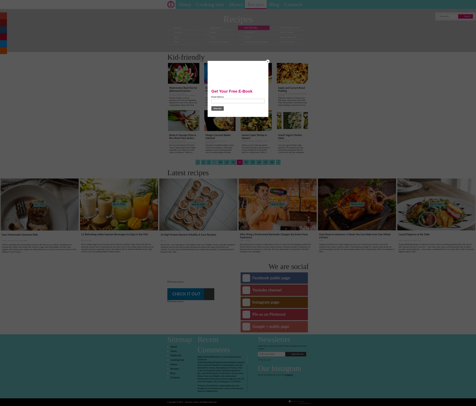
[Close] (268, 61)
